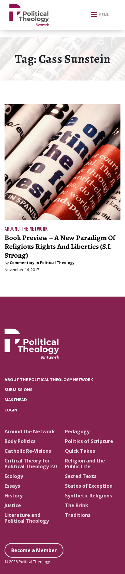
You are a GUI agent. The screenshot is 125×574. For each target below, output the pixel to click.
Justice (13, 505)
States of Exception (89, 486)
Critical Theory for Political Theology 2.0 (31, 463)
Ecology (14, 476)
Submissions (18, 389)
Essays (12, 486)
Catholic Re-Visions (28, 451)
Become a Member (34, 550)
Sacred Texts (80, 476)
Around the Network (26, 229)
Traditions (77, 515)
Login (11, 410)
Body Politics (20, 441)
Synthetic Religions (88, 495)
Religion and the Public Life (85, 463)
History (13, 495)
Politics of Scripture (89, 441)
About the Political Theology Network (49, 379)
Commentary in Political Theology (42, 262)
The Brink (76, 505)
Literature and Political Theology (27, 518)
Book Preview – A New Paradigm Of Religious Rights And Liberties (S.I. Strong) (60, 246)
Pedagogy (77, 431)
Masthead (16, 399)
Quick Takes (80, 451)
